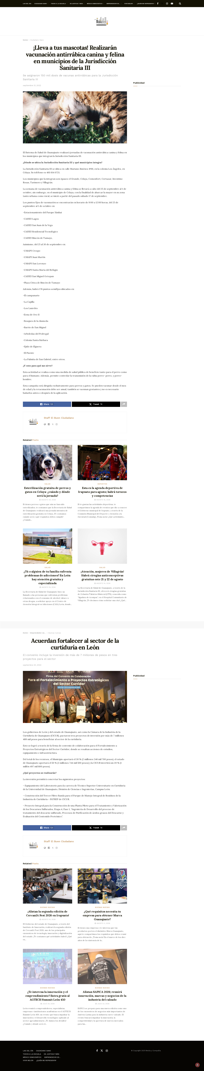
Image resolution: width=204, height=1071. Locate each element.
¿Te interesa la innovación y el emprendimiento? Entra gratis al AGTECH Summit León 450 (47, 995)
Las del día (27, 3)
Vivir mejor (128, 3)
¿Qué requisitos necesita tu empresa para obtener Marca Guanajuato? (102, 915)
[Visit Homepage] (102, 21)
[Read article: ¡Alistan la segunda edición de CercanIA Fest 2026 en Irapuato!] (47, 886)
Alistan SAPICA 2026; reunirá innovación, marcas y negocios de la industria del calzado (102, 995)
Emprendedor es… (113, 3)
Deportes (102, 484)
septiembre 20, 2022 (32, 665)
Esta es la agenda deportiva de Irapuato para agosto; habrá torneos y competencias (102, 491)
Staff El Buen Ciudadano (59, 417)
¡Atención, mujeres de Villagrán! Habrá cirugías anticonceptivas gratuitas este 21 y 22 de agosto (102, 575)
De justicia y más (76, 3)
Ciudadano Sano (40, 3)
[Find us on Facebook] (157, 3)
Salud (48, 484)
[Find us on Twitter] (162, 3)
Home (25, 40)
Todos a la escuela (58, 3)
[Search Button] (180, 3)
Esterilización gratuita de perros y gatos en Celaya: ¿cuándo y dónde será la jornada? (47, 491)
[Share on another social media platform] (124, 404)
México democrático (94, 3)
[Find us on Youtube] (172, 3)
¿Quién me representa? (145, 3)
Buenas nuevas (54, 633)
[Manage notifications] (197, 1065)
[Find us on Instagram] (167, 3)
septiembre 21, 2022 (32, 85)
